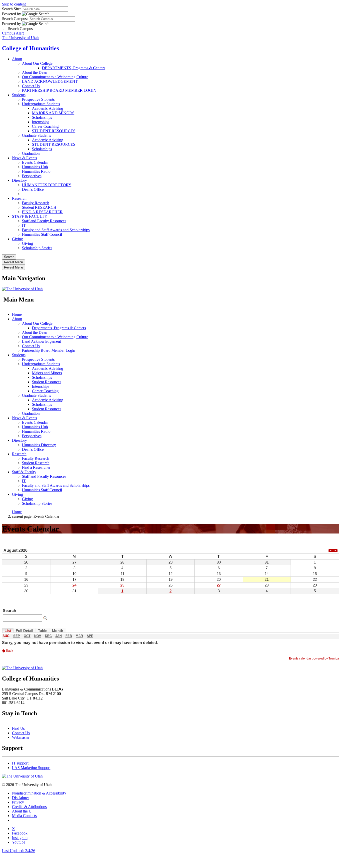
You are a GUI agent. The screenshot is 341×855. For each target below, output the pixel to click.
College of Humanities (30, 48)
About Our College (37, 63)
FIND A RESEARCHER (42, 212)
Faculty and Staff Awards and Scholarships (56, 230)
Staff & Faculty (24, 472)
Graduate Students (36, 135)
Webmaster (20, 737)
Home (17, 314)
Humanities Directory (39, 445)
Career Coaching (45, 126)
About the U (22, 811)
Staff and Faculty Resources (44, 221)
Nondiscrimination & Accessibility (39, 793)
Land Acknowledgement (41, 341)
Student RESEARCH (39, 207)
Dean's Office (33, 189)
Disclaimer (20, 798)
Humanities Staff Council (42, 234)
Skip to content (14, 4)
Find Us (18, 728)
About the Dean (34, 72)
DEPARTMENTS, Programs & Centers (73, 68)
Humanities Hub (35, 167)
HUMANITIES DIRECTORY (46, 185)
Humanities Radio (36, 171)
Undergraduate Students (41, 104)
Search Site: (11, 9)
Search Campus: (15, 18)
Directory (19, 180)
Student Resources (46, 382)
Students (18, 95)
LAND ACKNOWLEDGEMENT (50, 81)
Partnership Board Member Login (48, 350)
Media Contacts (24, 816)
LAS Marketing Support (31, 768)
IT (24, 225)
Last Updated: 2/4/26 (18, 850)
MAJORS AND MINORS (53, 113)
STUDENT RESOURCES (53, 131)
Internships (40, 122)
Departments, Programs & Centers (59, 328)
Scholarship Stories (37, 248)
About (17, 59)
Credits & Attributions (29, 806)
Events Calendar (35, 162)
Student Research (35, 463)
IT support (20, 763)
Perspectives (31, 176)
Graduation (31, 153)
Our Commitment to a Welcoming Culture (55, 77)
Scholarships (42, 117)
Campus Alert (13, 33)
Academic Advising (47, 108)
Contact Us (31, 86)
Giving (17, 239)
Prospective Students (38, 99)
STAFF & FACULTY (29, 216)
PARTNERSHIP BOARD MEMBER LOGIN (59, 90)
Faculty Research (35, 203)
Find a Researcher (36, 467)
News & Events (24, 158)
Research (19, 198)
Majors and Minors (47, 373)
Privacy (18, 802)
